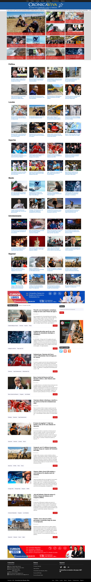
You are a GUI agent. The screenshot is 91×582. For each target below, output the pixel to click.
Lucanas (20, 441)
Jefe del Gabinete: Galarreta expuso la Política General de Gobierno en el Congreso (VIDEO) (44, 496)
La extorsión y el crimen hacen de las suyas (55, 22)
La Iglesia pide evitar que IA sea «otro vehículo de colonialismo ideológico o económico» (73, 57)
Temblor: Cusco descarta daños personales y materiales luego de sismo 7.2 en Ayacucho (45, 520)
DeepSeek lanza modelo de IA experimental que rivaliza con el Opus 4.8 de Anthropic (35, 45)
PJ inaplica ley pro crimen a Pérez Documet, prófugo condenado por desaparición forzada (74, 33)
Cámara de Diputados (12, 513)
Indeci (23, 537)
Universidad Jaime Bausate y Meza (40, 570)
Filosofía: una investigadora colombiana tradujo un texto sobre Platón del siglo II (54, 57)
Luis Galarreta (26, 513)
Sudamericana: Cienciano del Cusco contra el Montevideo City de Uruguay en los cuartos (45, 356)
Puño (19, 465)
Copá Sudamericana (17, 371)
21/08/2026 (36, 359)
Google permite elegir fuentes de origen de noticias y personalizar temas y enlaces (35, 57)
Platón (30, 325)
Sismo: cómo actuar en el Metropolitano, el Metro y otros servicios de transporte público (74, 45)
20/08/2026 (36, 405)
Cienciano (10, 371)
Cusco (19, 537)
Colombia (21, 325)
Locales (37, 1)
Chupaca (23, 488)
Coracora (15, 441)
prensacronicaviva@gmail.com (17, 573)
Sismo (24, 441)
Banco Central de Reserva (13, 394)
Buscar (61, 312)
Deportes (48, 1)
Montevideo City (26, 371)
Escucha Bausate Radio (38, 575)
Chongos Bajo (17, 488)
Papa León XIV (20, 348)
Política (32, 1)
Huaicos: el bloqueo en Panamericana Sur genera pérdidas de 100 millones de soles (15, 57)
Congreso (21, 394)
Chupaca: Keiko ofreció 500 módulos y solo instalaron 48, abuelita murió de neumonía (44, 473)
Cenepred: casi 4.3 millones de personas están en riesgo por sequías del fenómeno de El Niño (45, 449)
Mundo (42, 1)
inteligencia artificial (12, 348)
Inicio (27, 1)
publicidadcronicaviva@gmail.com (22, 574)
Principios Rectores (37, 566)
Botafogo (10, 417)
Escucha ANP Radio (37, 573)
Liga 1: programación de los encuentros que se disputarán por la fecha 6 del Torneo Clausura (16, 45)
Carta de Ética (36, 568)
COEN (28, 488)
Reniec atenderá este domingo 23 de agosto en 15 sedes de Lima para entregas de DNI (74, 21)
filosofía (26, 325)
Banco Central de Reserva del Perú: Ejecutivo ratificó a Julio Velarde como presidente (44, 378)
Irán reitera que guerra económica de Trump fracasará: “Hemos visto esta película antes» (55, 33)
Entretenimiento (55, 1)
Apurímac (10, 465)
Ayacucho (10, 441)
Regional (63, 1)
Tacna (22, 465)
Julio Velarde (27, 394)
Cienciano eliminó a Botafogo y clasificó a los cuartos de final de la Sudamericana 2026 (45, 401)
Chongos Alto (10, 488)
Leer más (55, 325)
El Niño (14, 465)
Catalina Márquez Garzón (13, 325)
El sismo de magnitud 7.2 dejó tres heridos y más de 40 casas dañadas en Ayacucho (44, 424)
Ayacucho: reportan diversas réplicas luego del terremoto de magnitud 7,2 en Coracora (55, 45)
